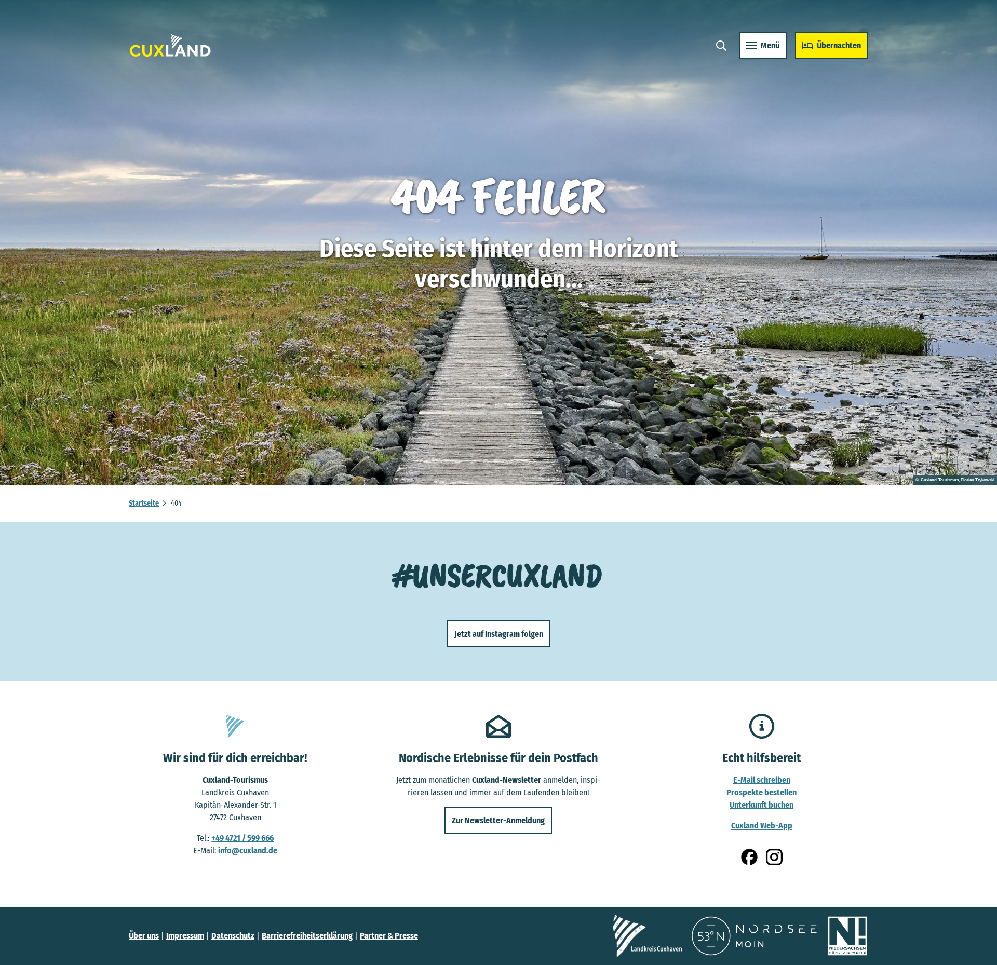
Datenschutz (232, 936)
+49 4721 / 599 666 (242, 838)
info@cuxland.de (247, 850)
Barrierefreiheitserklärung (307, 936)
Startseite (144, 503)
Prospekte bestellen (761, 792)
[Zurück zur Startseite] (170, 45)
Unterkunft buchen (761, 805)
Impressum (185, 936)
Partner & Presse (389, 936)
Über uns (144, 936)
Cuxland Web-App (761, 826)
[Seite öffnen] (647, 936)
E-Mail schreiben (761, 780)
